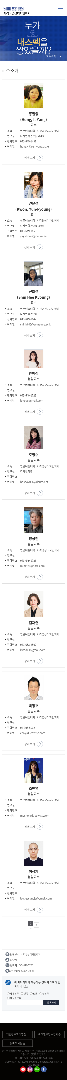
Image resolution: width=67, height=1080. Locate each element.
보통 (35, 993)
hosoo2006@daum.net (34, 482)
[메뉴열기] (60, 8)
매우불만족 (15, 997)
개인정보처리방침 (16, 1034)
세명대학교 (14, 8)
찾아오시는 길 (17, 1043)
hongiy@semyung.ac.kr (34, 146)
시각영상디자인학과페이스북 (44, 1069)
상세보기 (29, 157)
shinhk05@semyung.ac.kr (36, 324)
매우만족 (14, 993)
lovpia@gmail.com (31, 400)
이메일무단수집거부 (49, 1034)
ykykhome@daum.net (34, 236)
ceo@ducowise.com (32, 733)
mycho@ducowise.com (34, 815)
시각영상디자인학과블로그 (37, 1069)
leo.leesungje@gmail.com (36, 898)
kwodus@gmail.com (32, 650)
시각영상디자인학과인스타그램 (30, 1069)
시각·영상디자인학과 (17, 13)
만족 (25, 993)
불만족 (45, 993)
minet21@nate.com (32, 566)
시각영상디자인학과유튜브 (23, 1069)
